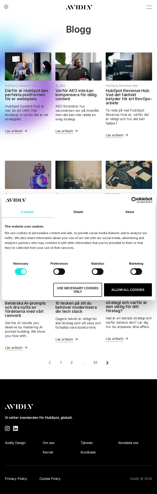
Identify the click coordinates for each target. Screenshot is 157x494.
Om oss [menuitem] (48, 443)
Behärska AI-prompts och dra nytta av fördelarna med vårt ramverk (25, 309)
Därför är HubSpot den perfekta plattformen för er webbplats (26, 94)
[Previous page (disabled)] (50, 362)
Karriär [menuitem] (48, 452)
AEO (62, 85)
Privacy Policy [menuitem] (16, 479)
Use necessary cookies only (77, 289)
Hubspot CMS (27, 85)
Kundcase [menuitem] (88, 452)
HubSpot (11, 85)
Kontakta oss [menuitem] (128, 443)
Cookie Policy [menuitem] (50, 479)
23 (95, 362)
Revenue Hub (128, 85)
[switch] (59, 271)
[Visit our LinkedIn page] (15, 428)
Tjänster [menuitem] (87, 443)
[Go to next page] (107, 362)
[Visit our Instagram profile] (7, 428)
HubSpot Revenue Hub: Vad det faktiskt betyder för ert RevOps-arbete (129, 96)
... (83, 362)
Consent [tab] (27, 212)
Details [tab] (79, 212)
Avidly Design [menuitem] (15, 443)
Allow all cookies (127, 289)
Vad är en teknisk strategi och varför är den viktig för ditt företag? (126, 304)
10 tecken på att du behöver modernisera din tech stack (76, 307)
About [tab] (129, 212)
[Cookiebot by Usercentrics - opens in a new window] (134, 200)
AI (56, 85)
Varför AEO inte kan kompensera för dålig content (76, 94)
